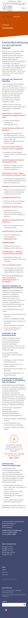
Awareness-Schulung (8, 242)
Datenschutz (5, 574)
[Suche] (21, 8)
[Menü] (24, 8)
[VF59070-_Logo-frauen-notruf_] (11, 8)
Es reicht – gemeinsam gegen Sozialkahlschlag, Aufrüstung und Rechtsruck (11, 591)
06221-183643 (21, 4)
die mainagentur (13, 579)
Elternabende (6, 281)
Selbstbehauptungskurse (9, 279)
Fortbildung (9, 16)
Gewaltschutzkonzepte (10, 239)
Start (3, 16)
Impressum (4, 572)
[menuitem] (21, 8)
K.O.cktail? (5, 197)
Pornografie (5, 186)
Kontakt (4, 569)
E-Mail (22, 454)
